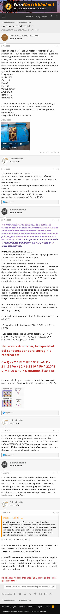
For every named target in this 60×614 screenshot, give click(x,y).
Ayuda (40, 606)
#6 (58, 512)
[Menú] (4, 16)
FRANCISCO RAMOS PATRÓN (15, 30)
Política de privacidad (27, 606)
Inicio (47, 606)
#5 (58, 473)
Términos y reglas (9, 606)
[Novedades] (51, 16)
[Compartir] (54, 46)
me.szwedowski (17, 209)
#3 (58, 220)
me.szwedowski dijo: (11, 518)
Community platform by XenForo (24, 612)
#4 (58, 430)
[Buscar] (56, 16)
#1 (58, 46)
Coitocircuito (16, 158)
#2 (58, 169)
